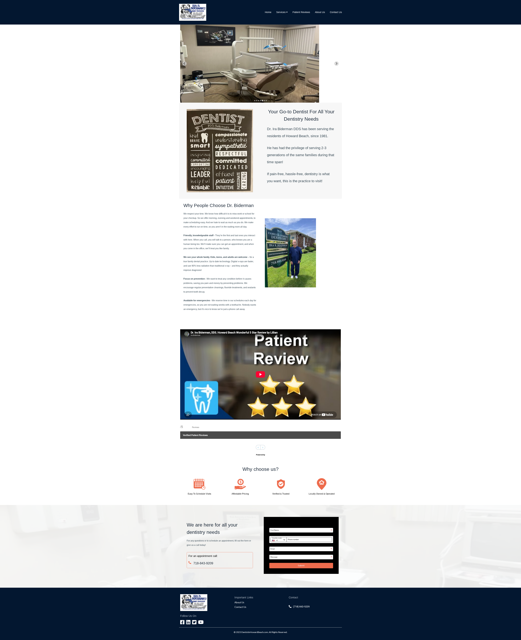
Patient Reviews (301, 12)
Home (268, 12)
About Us (320, 12)
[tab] (254, 100)
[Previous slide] (184, 63)
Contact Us (336, 12)
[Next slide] (336, 63)
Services (281, 12)
